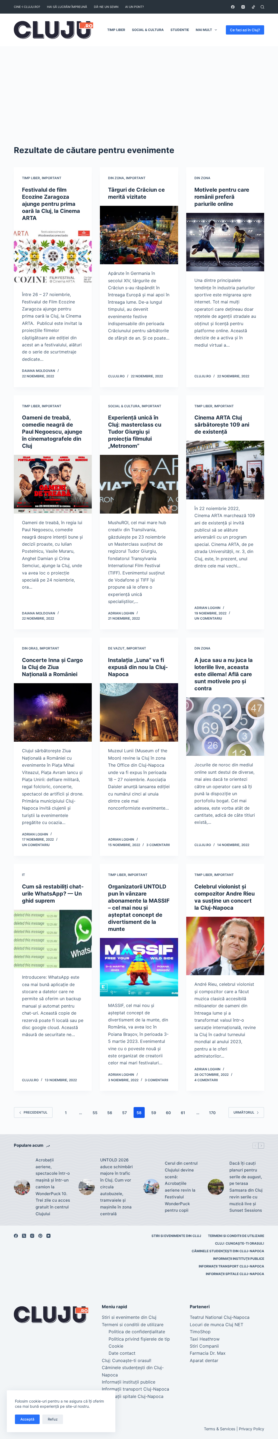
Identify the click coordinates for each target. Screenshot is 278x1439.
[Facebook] (233, 7)
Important (51, 178)
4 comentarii (206, 1080)
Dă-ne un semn (106, 7)
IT (23, 875)
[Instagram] (243, 7)
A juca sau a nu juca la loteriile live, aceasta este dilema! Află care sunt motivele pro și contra (223, 674)
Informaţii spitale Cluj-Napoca (235, 1274)
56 (109, 1112)
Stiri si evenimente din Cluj (176, 1236)
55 (95, 1112)
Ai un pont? (134, 7)
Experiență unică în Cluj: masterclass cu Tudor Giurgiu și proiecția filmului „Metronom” (134, 431)
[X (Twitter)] (24, 1236)
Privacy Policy (251, 1428)
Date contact (122, 1353)
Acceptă (27, 1419)
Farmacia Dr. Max (208, 1353)
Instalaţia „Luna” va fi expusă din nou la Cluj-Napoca (138, 667)
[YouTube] (48, 1236)
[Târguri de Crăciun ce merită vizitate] (139, 235)
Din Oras (30, 648)
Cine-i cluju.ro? (27, 7)
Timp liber (116, 30)
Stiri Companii (204, 1346)
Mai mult (204, 30)
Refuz (53, 1419)
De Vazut (116, 648)
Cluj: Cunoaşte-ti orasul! (239, 1243)
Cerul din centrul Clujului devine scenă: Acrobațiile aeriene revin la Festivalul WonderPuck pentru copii (181, 1187)
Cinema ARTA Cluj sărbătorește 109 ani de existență (221, 424)
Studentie (179, 30)
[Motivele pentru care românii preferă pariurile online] (225, 242)
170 (212, 1112)
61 (183, 1112)
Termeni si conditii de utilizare (236, 1236)
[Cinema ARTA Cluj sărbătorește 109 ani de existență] (225, 470)
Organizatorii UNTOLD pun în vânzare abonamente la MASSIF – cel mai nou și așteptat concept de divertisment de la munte (139, 907)
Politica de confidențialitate (137, 1331)
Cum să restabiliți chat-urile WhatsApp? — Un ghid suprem (53, 893)
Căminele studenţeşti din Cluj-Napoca (228, 1251)
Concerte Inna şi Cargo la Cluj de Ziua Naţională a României (52, 667)
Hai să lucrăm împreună (67, 7)
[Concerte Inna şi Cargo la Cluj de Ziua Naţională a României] (53, 712)
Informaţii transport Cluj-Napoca (231, 1266)
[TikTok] (253, 7)
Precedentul (36, 1112)
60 (168, 1112)
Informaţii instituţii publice (238, 1259)
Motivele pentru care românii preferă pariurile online (221, 197)
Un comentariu (208, 618)
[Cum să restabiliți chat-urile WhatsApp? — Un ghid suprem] (53, 939)
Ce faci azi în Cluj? (245, 30)
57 (124, 1112)
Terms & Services (219, 1428)
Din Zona (116, 178)
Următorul (243, 1112)
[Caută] (262, 7)
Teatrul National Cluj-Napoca (219, 1317)
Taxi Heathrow (205, 1339)
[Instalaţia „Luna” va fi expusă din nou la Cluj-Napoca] (139, 712)
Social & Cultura (148, 30)
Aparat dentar (204, 1360)
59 (153, 1112)
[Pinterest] (40, 1236)
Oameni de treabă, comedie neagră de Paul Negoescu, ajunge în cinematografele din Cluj (52, 431)
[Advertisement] (139, 87)
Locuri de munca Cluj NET (216, 1324)
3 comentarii (158, 845)
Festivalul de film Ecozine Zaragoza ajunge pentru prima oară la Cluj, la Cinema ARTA (51, 204)
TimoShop (200, 1331)
